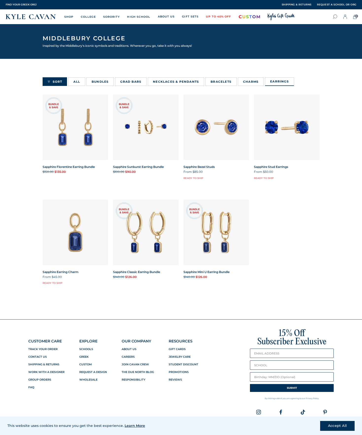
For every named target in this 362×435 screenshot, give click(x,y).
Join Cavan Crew (135, 364)
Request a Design (93, 372)
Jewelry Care (180, 356)
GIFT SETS (190, 16)
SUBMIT (292, 387)
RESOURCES (180, 341)
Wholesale (88, 379)
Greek (84, 356)
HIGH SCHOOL (138, 16)
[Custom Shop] (249, 16)
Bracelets (221, 81)
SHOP (68, 16)
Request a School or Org (337, 4)
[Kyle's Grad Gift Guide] (281, 16)
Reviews (175, 379)
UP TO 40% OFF (218, 16)
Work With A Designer (46, 372)
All (76, 81)
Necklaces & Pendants (176, 81)
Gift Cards (177, 349)
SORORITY (111, 16)
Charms (251, 81)
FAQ (31, 387)
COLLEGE (88, 16)
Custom (85, 364)
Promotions (179, 372)
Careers (128, 356)
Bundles (100, 81)
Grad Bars (130, 81)
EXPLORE (88, 341)
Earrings (279, 81)
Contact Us (37, 356)
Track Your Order (43, 349)
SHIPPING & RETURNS (297, 4)
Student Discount (183, 364)
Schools (86, 349)
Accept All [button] (337, 425)
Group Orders (39, 379)
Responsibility (133, 379)
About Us (129, 349)
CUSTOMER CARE (45, 341)
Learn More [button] (135, 425)
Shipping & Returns (43, 364)
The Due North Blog (138, 372)
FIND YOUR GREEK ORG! (21, 4)
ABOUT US (166, 16)
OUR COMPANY (136, 341)
